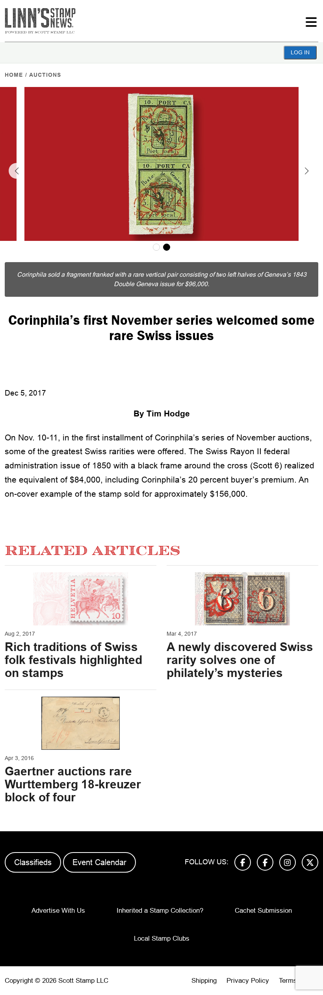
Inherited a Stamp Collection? (160, 910)
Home (14, 75)
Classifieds (33, 862)
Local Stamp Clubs (161, 938)
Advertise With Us (58, 910)
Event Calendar (99, 862)
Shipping (204, 980)
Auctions (45, 75)
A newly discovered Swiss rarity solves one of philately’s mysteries (240, 659)
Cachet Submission (263, 910)
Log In (300, 52)
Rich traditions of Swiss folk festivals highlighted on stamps (73, 659)
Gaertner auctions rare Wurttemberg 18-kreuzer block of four (73, 784)
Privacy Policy (247, 980)
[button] (16, 171)
